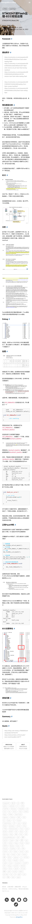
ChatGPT (25, 863)
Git (18, 803)
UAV (26, 834)
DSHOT (11, 831)
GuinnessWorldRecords (9, 837)
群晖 (23, 837)
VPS (24, 817)
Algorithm (5, 817)
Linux (4, 811)
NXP (4, 860)
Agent (18, 877)
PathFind (12, 817)
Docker (19, 826)
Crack (26, 828)
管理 (4, 871)
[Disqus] (16, 774)
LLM (24, 874)
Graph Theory (18, 814)
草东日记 (4, 889)
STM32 (5, 9)
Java (19, 823)
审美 (8, 877)
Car (11, 874)
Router (9, 820)
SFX (4, 866)
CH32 (9, 860)
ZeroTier (5, 840)
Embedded (12, 9)
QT (4, 820)
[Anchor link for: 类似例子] (10, 52)
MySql (4, 826)
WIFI (23, 848)
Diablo (15, 851)
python (5, 806)
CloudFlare (12, 848)
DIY (19, 848)
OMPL (19, 817)
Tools (20, 811)
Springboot (11, 826)
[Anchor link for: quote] (8, 726)
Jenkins (24, 854)
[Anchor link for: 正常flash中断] (15, 525)
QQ (4, 854)
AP (22, 846)
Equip (16, 843)
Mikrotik (23, 866)
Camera (5, 851)
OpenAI (16, 868)
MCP (19, 874)
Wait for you (5, 891)
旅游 (22, 840)
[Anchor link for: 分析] (7, 227)
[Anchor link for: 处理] (7, 351)
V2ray (24, 826)
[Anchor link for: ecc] (7, 175)
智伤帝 (4, 886)
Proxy (21, 834)
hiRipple (24, 886)
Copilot (5, 863)
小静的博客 (10, 886)
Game (17, 846)
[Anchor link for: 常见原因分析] (14, 105)
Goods (21, 843)
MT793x (26, 857)
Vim (9, 811)
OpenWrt (15, 860)
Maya (4, 814)
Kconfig (15, 871)
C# (26, 831)
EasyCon (5, 834)
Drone (10, 868)
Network (5, 848)
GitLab (5, 868)
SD (27, 808)
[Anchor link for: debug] (9, 319)
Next (23, 746)
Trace (21, 828)
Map (17, 840)
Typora (12, 840)
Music (21, 831)
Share (27, 843)
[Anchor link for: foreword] (11, 39)
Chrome (19, 820)
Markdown (13, 808)
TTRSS (5, 828)
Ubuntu (14, 811)
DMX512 (5, 846)
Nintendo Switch (13, 828)
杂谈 (16, 834)
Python (13, 854)
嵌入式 (13, 803)
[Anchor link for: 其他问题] (10, 698)
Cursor (11, 863)
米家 (4, 857)
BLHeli (5, 831)
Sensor (21, 851)
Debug (9, 866)
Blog (11, 834)
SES (27, 851)
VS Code (23, 868)
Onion (21, 860)
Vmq (19, 854)
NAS (18, 837)
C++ (18, 806)
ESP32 (9, 857)
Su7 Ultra (5, 874)
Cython (10, 843)
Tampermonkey (7, 823)
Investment (18, 863)
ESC (16, 831)
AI (15, 874)
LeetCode (11, 806)
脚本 (22, 803)
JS (13, 820)
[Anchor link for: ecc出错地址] (14, 629)
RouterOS (16, 866)
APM (22, 806)
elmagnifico (19, 917)
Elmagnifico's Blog (8, 2)
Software (16, 857)
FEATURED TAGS (7, 799)
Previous (9, 746)
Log (26, 840)
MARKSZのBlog (12, 889)
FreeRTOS (5, 808)
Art (4, 877)
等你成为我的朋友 (24, 889)
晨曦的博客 (18, 886)
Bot (8, 854)
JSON (4, 843)
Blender (12, 846)
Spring (24, 823)
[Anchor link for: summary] (11, 716)
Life (11, 851)
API (14, 823)
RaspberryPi (6, 803)
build (9, 871)
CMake (21, 871)
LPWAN (10, 814)
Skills (13, 877)
